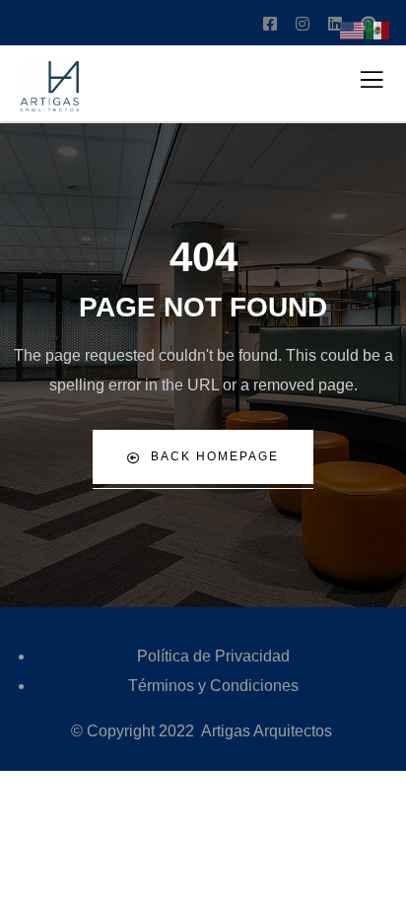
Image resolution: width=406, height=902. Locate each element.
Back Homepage (215, 456)
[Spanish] (378, 29)
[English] (353, 29)
